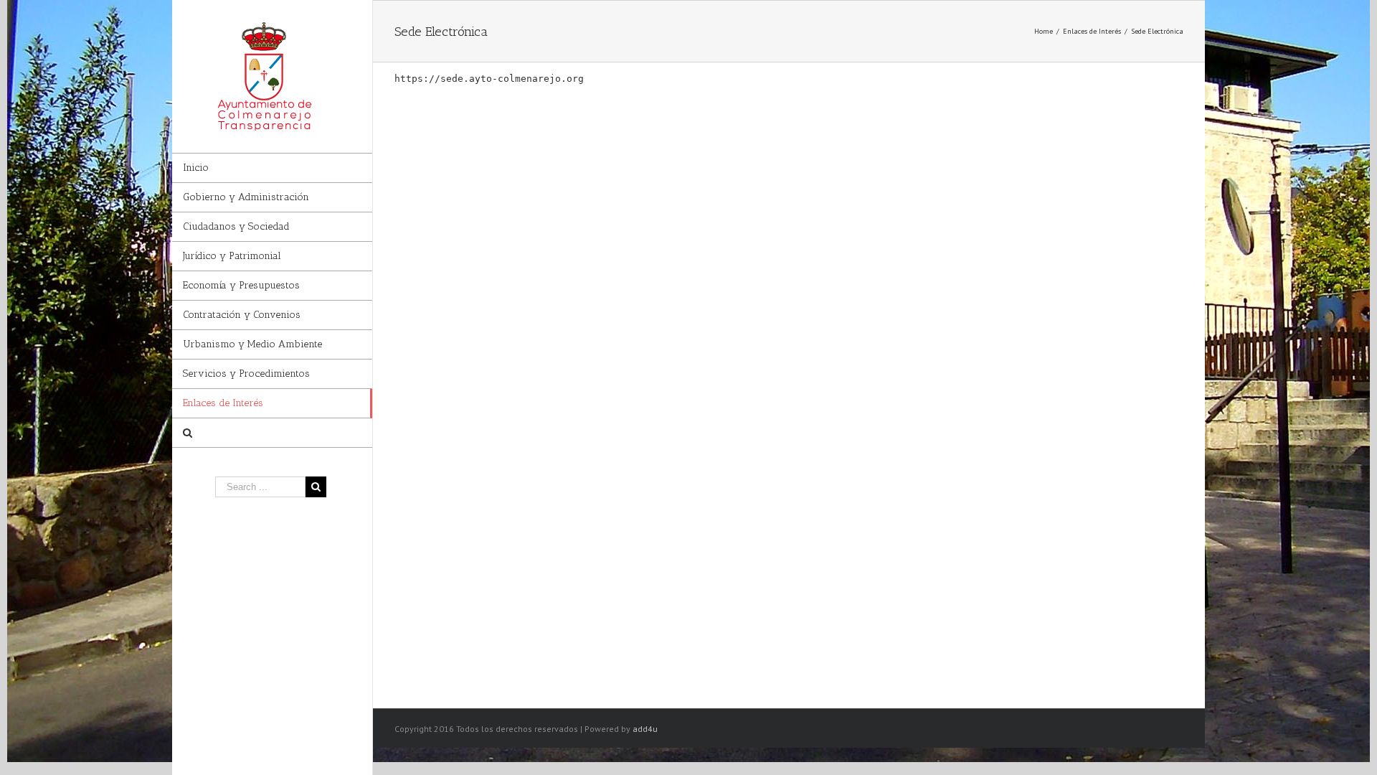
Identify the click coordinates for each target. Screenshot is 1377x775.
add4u (645, 728)
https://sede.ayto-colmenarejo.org (489, 78)
